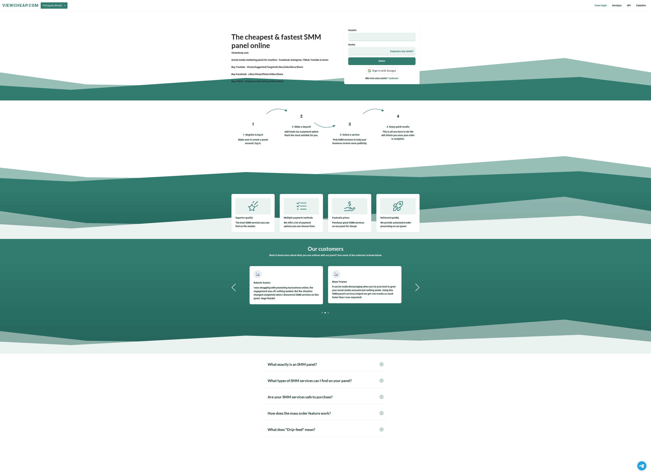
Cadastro (641, 5)
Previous (234, 287)
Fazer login (601, 5)
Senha (351, 44)
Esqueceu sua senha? (401, 51)
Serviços (617, 5)
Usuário (352, 30)
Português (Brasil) (52, 5)
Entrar (382, 61)
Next (417, 287)
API (629, 5)
